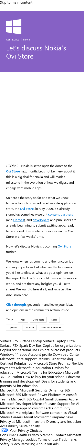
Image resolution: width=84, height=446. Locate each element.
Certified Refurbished (16, 363)
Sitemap (46, 435)
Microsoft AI (9, 390)
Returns (44, 359)
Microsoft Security (34, 390)
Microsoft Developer (15, 403)
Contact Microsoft (67, 435)
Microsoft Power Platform (41, 394)
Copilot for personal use (18, 350)
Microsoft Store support (18, 359)
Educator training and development (40, 378)
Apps (23, 319)
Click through (16, 304)
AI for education (25, 385)
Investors (38, 421)
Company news (61, 417)
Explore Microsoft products (59, 350)
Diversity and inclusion (63, 421)
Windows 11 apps (13, 354)
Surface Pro (9, 341)
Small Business (56, 399)
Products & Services (51, 327)
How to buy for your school (44, 376)
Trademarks (68, 439)
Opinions (13, 327)
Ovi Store (13, 171)
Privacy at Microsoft (15, 421)
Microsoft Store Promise (52, 363)
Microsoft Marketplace (17, 412)
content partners (60, 214)
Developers (38, 319)
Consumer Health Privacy (19, 435)
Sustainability (29, 426)
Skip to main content (16, 2)
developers (41, 220)
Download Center (66, 354)
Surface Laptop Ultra (59, 341)
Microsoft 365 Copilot (27, 399)
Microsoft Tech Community (49, 408)
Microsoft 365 (10, 394)
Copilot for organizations (62, 345)
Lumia (26, 39)
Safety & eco (10, 444)
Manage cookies (24, 439)
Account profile (40, 354)
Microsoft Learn (44, 403)
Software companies (51, 412)
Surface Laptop (30, 341)
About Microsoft (36, 417)
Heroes (18, 220)
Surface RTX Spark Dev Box (21, 345)
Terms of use (48, 439)
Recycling (28, 444)
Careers (17, 417)
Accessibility (9, 426)
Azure (73, 399)
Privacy (6, 439)
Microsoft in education (33, 367)
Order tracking (62, 359)
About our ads (47, 444)
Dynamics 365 (59, 390)
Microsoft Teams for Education (40, 372)
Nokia (54, 319)
